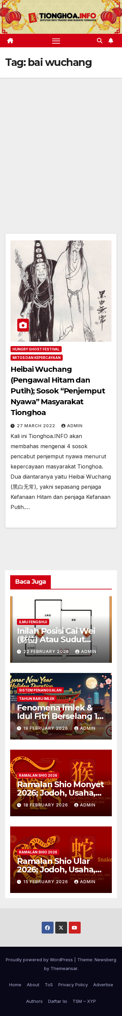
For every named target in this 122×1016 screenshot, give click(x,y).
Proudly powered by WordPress (40, 959)
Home (15, 984)
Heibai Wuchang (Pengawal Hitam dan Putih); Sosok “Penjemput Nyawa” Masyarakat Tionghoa (58, 391)
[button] (99, 40)
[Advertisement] (61, 142)
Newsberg (105, 959)
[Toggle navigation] (56, 40)
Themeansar (63, 968)
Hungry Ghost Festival (36, 349)
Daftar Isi (57, 1001)
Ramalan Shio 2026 (38, 775)
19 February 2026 (46, 728)
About (33, 984)
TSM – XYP (84, 1001)
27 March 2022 (37, 425)
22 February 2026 (46, 651)
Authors (34, 1001)
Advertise (103, 984)
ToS (49, 984)
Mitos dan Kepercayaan (37, 358)
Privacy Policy (73, 984)
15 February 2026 (46, 881)
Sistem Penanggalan (40, 690)
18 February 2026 (46, 804)
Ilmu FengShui (33, 622)
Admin (75, 425)
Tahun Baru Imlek (37, 699)
